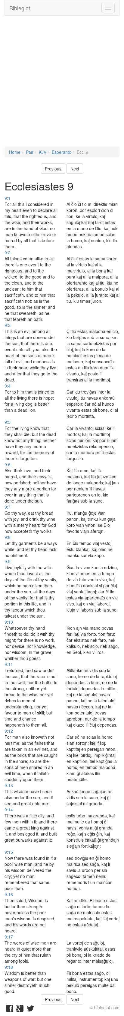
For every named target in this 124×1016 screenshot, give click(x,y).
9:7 (8, 507)
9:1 (8, 198)
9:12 (9, 731)
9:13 (9, 785)
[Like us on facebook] (9, 1010)
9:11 (9, 664)
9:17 (9, 937)
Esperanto (61, 152)
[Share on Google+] (19, 1010)
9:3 (8, 325)
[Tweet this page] (30, 1010)
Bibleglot (19, 8)
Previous (53, 169)
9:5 (8, 422)
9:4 (8, 386)
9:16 (9, 894)
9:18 (9, 967)
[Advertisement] (62, 84)
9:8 (8, 537)
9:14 (9, 810)
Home (14, 152)
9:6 (8, 464)
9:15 (9, 852)
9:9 (8, 561)
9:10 (9, 622)
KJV (42, 152)
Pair (29, 152)
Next (74, 169)
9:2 (8, 252)
